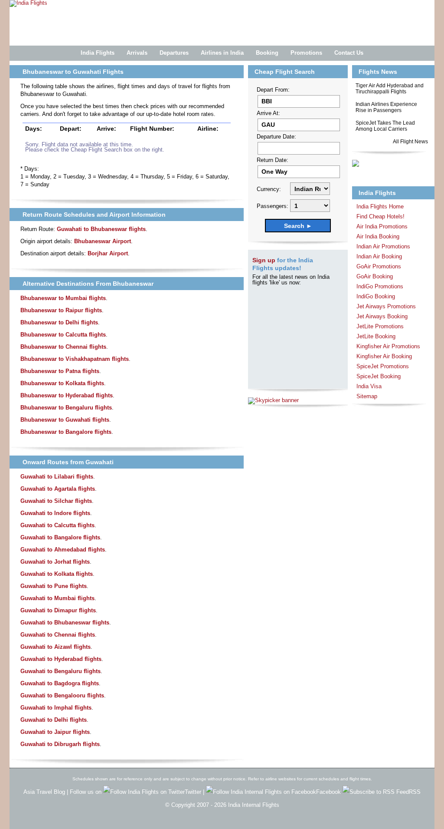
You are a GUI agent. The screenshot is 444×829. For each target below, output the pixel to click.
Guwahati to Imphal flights (55, 707)
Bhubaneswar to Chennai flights (63, 346)
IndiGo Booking (375, 296)
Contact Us (348, 53)
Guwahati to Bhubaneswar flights (101, 229)
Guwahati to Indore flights (55, 513)
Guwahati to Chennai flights (57, 634)
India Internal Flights (253, 805)
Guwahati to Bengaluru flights (60, 671)
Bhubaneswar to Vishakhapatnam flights (74, 359)
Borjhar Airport (108, 253)
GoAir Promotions (378, 266)
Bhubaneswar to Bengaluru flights (66, 407)
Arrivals (137, 53)
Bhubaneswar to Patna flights (59, 371)
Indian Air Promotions (383, 246)
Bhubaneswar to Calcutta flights (63, 334)
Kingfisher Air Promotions (388, 346)
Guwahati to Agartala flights (57, 489)
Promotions (306, 53)
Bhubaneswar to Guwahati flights (64, 419)
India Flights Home (380, 206)
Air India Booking (377, 236)
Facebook (329, 792)
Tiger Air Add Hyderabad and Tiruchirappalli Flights (390, 89)
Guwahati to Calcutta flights (57, 525)
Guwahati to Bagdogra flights (59, 683)
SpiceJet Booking (378, 376)
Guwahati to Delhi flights (53, 720)
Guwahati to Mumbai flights (57, 598)
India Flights (97, 53)
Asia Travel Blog (44, 792)
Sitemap (366, 396)
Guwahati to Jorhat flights (55, 561)
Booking (267, 53)
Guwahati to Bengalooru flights (62, 695)
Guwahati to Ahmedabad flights (62, 549)
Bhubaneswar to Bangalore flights (65, 432)
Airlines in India (222, 53)
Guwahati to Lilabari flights (56, 476)
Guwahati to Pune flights (53, 586)
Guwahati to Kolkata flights (56, 574)
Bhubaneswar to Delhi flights (59, 322)
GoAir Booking (374, 276)
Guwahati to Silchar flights (56, 501)
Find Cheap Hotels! (380, 216)
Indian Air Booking (379, 256)
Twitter (194, 792)
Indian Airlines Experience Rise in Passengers (386, 107)
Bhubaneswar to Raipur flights (61, 310)
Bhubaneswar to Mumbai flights (63, 298)
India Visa (369, 386)
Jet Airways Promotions (386, 306)
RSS (415, 792)
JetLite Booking (375, 336)
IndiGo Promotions (379, 286)
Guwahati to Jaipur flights (55, 732)
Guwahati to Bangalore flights (60, 537)
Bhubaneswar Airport (102, 241)
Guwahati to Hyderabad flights (60, 659)
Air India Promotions (382, 226)
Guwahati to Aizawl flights (55, 647)
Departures (174, 53)
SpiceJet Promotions (382, 366)
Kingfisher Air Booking (384, 356)
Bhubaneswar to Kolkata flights (62, 383)
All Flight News (410, 142)
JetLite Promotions (380, 326)
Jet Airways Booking (382, 316)
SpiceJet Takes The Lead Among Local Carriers (385, 126)
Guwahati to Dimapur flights (58, 610)
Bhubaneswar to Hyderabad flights (66, 395)
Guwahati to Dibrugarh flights (60, 744)
